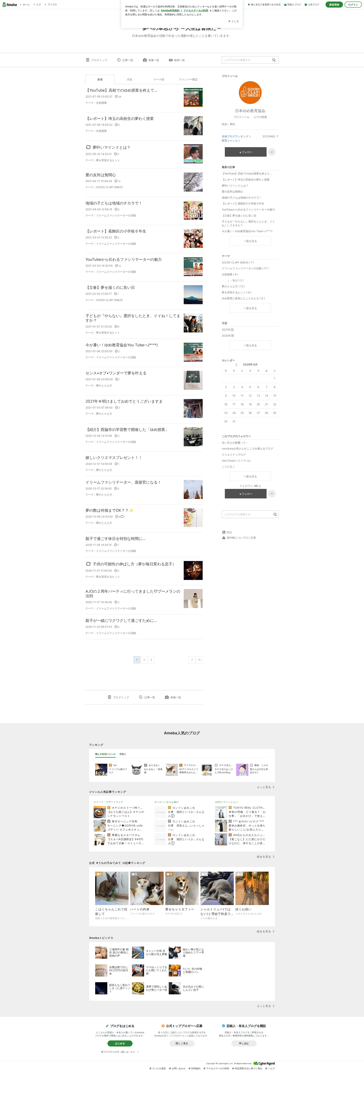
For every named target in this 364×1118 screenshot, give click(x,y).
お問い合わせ (178, 1068)
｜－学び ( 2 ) (232, 280)
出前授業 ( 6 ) (230, 274)
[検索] (274, 60)
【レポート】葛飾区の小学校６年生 (116, 231)
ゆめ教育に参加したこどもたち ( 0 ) (243, 298)
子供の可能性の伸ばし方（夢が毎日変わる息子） (134, 564)
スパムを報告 (159, 1068)
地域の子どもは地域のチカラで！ (114, 203)
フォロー (247, 152)
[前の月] (236, 365)
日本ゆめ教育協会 (250, 110)
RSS (229, 532)
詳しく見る (182, 1043)
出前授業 (101, 102)
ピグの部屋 (260, 117)
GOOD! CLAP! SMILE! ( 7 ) (238, 262)
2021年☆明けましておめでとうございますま (124, 401)
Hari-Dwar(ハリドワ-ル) (236, 460)
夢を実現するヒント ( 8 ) (237, 292)
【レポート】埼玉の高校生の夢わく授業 (120, 118)
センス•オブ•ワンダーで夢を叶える (116, 373)
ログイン (353, 4)
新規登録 (334, 4)
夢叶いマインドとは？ (112, 147)
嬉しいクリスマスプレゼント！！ (114, 457)
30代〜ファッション (226, 802)
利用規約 (195, 1068)
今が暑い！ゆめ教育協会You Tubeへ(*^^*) (122, 345)
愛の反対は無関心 (101, 175)
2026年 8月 (250, 364)
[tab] (105, 754)
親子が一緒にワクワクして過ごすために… (121, 620)
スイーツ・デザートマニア (108, 802)
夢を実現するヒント (108, 160)
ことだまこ (228, 466)
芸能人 (122, 754)
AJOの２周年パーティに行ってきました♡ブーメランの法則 (133, 593)
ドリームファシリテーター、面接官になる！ (123, 482)
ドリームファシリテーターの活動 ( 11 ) (245, 268)
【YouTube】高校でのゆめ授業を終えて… (121, 90)
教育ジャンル (230, 140)
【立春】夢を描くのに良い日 (110, 287)
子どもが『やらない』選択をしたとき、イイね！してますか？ (133, 318)
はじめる (120, 1043)
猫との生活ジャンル (105, 754)
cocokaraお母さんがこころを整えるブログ (247, 448)
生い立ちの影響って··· (235, 442)
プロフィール (241, 117)
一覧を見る (250, 241)
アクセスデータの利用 (217, 1068)
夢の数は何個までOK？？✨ (109, 510)
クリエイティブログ (234, 454)
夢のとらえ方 (104, 385)
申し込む (244, 1043)
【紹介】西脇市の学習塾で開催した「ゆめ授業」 (127, 429)
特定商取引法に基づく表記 (248, 1068)
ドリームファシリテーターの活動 (116, 215)
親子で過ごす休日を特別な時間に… (115, 538)
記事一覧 (127, 60)
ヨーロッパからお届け (166, 802)
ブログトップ (99, 60)
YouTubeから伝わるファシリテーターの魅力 (124, 259)
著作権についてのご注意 (241, 537)
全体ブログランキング (235, 136)
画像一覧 (153, 60)
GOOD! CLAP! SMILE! (109, 187)
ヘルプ (271, 1068)
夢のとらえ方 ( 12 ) (233, 286)
